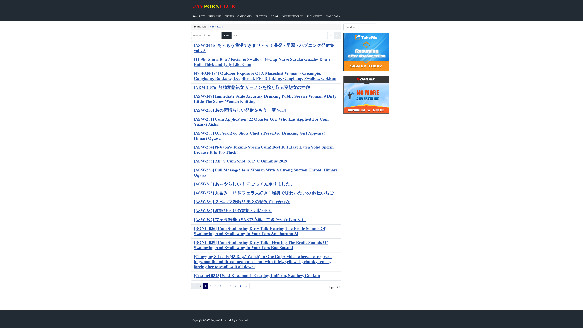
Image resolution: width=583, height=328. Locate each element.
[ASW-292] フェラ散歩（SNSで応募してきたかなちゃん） (250, 219)
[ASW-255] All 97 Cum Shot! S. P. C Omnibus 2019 (240, 161)
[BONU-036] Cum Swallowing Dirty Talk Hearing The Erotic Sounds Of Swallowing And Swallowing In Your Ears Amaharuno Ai (259, 231)
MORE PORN (333, 16)
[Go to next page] (240, 286)
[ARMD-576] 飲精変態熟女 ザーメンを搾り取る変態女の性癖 (252, 87)
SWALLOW (199, 16)
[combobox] (359, 27)
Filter (226, 35)
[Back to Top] (578, 322)
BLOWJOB (261, 16)
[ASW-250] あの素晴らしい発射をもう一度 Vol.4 (240, 110)
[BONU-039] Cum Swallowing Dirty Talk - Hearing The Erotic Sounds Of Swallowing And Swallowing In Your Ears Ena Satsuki (261, 245)
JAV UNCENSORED (292, 16)
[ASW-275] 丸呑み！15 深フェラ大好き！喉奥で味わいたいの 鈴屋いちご (264, 193)
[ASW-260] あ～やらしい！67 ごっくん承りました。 (244, 184)
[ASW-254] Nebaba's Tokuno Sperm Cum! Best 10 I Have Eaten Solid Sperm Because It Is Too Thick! (264, 149)
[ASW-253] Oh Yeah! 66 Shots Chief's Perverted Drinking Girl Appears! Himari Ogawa (259, 135)
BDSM (274, 16)
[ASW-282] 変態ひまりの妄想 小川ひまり (233, 210)
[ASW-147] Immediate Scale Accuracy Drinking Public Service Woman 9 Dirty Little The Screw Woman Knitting (265, 98)
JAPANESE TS (314, 16)
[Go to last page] (246, 286)
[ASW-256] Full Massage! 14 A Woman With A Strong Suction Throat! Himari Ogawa (265, 172)
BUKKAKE (214, 16)
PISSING (229, 16)
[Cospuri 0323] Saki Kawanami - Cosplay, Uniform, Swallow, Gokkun (257, 275)
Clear (236, 35)
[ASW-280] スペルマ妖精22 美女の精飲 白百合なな (242, 201)
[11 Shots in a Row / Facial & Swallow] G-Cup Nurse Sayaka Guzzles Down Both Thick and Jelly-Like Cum (262, 61)
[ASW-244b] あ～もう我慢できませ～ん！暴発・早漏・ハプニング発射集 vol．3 (264, 47)
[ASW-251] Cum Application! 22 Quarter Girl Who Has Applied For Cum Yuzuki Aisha (261, 121)
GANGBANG (244, 16)
